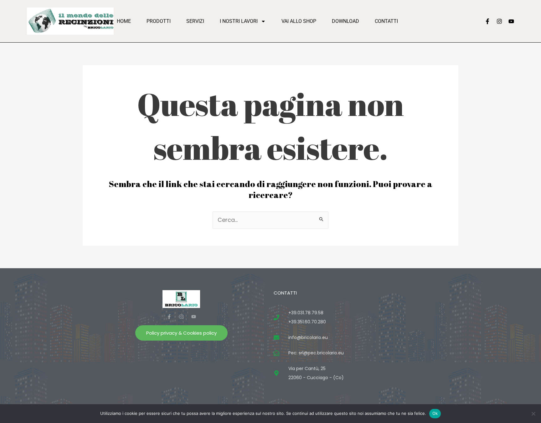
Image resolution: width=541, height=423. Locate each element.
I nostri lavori (239, 21)
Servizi (195, 21)
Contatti (386, 21)
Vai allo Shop (298, 21)
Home (124, 21)
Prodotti (159, 21)
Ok (435, 413)
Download (345, 21)
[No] (533, 413)
